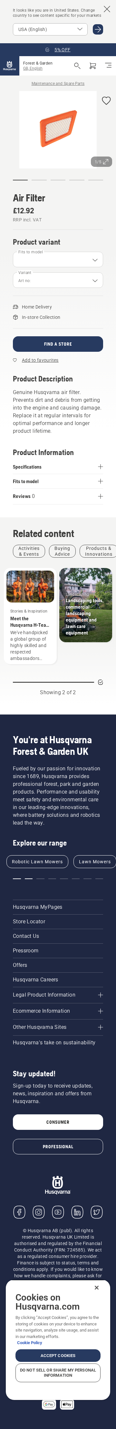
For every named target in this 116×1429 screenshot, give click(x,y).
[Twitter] (96, 1212)
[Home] (9, 66)
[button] (106, 101)
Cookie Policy (29, 1342)
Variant (25, 272)
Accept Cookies (58, 1355)
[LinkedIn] (77, 1212)
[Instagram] (38, 1212)
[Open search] (77, 66)
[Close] (96, 1287)
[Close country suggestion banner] (107, 9)
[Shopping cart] (93, 66)
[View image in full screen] (58, 131)
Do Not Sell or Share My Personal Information (58, 1373)
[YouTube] (58, 1212)
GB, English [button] (33, 68)
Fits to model (30, 252)
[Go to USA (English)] (98, 29)
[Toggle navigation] (108, 66)
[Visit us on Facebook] (19, 1212)
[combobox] (58, 259)
